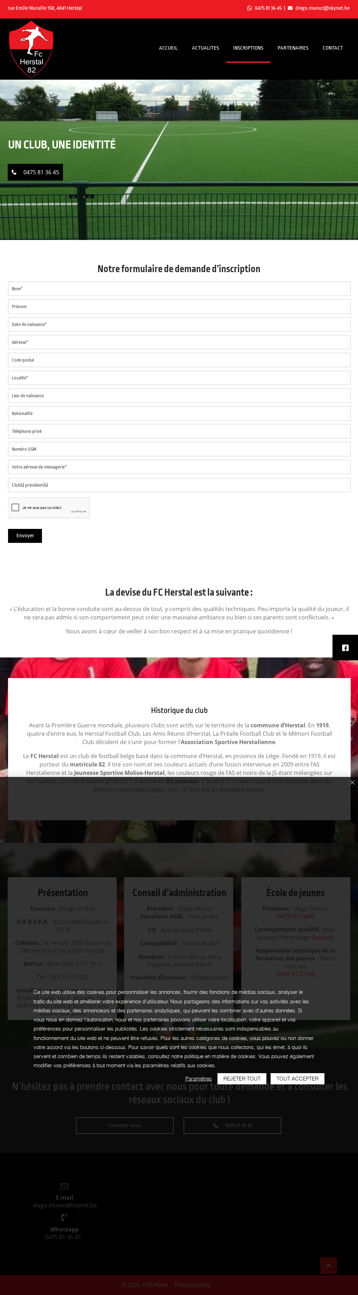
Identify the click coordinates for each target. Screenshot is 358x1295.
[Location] (345, 647)
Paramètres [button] (198, 1078)
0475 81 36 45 (268, 8)
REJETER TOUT (241, 1078)
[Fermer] (352, 783)
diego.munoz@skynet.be (322, 8)
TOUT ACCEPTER (297, 1078)
